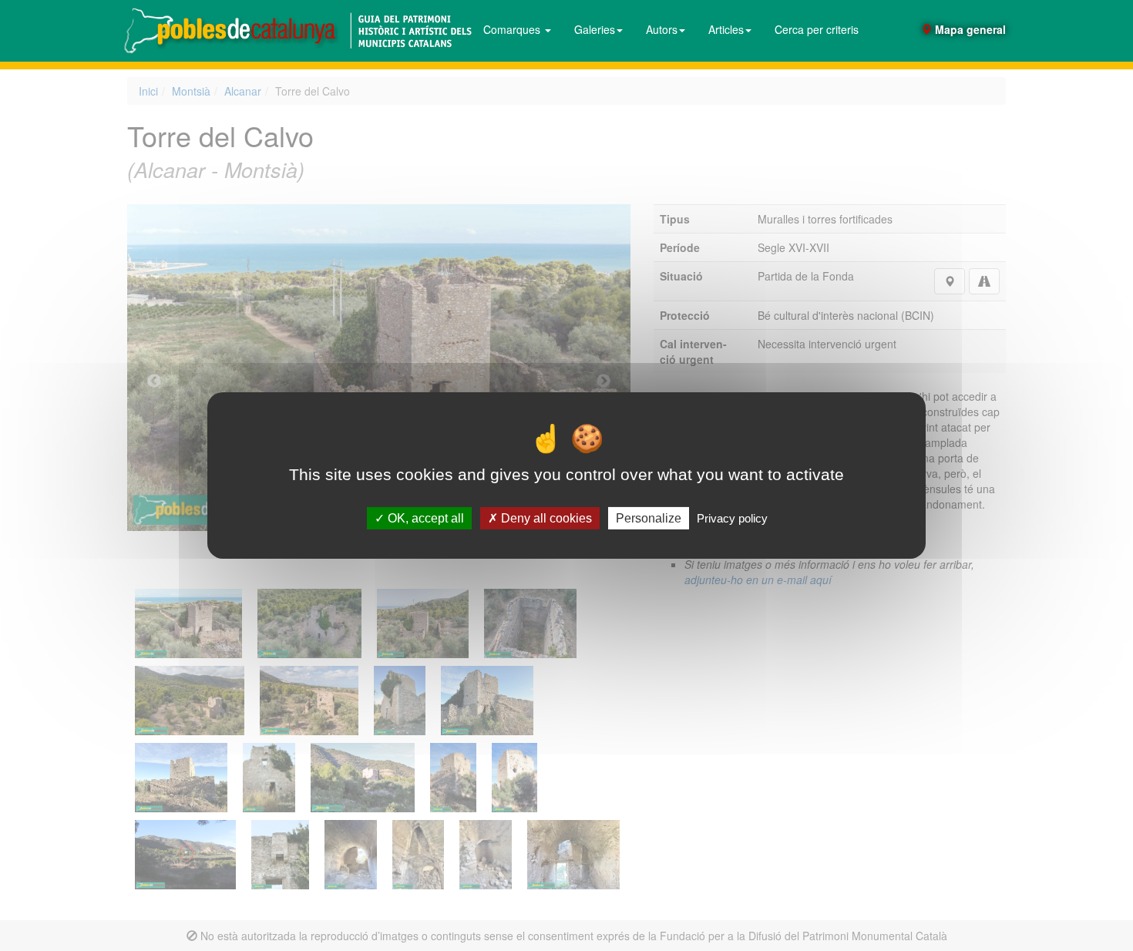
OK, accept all (424, 518)
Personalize (648, 518)
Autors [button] (661, 29)
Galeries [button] (594, 29)
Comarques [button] (513, 29)
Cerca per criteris (817, 29)
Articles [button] (726, 29)
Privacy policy (732, 518)
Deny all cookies (545, 518)
